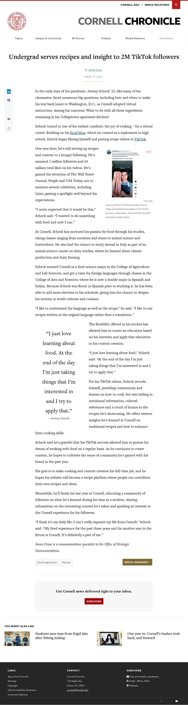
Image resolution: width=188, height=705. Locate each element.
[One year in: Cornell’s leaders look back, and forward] (109, 638)
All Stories (78, 38)
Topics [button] (19, 38)
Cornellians (166, 38)
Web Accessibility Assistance (22, 690)
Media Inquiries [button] (137, 562)
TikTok (140, 139)
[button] (176, 5)
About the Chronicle (18, 676)
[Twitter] (168, 701)
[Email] (176, 701)
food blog (77, 132)
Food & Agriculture (47, 562)
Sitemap (12, 681)
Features (66, 562)
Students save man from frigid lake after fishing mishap (61, 635)
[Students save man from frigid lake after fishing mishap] (17, 638)
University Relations (18, 694)
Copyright (13, 685)
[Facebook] (160, 701)
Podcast (106, 38)
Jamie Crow (95, 69)
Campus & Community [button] (48, 38)
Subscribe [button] (94, 601)
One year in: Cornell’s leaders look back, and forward (153, 635)
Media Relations (157, 5)
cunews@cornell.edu (77, 690)
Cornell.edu (130, 5)
